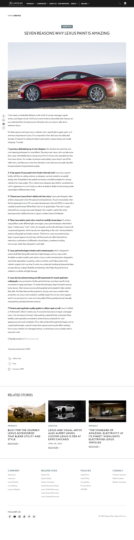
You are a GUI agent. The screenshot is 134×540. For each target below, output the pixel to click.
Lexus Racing (12, 486)
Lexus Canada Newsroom (50, 496)
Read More (13, 444)
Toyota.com (12, 475)
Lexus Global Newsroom (50, 489)
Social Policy (85, 478)
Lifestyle (53, 3)
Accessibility (85, 482)
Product (30, 3)
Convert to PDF (18, 369)
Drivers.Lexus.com (31, 338)
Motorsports (63, 3)
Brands (84, 3)
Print (14, 364)
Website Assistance (119, 482)
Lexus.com (11, 478)
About (73, 3)
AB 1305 (84, 489)
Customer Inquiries (119, 475)
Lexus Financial (13, 482)
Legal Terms (85, 475)
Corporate (41, 3)
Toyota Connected (47, 482)
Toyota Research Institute (50, 486)
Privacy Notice (86, 486)
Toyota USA (45, 475)
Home (10, 15)
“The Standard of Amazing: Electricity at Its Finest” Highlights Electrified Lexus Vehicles (106, 436)
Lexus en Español (14, 489)
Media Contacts (118, 478)
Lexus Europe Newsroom (50, 493)
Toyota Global (46, 478)
